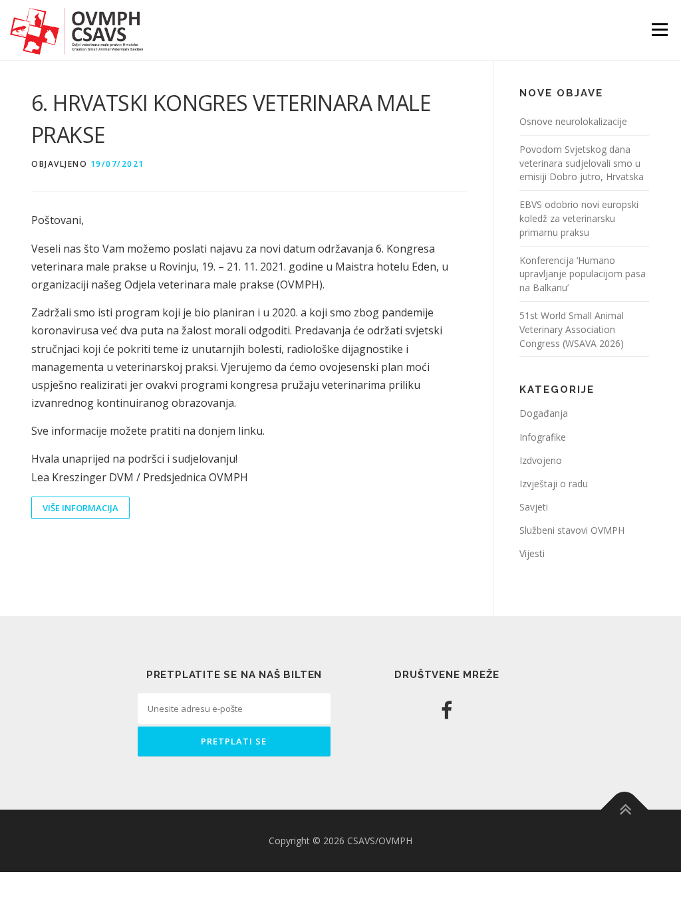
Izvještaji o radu (553, 483)
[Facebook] (446, 710)
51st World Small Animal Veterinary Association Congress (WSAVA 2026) (571, 329)
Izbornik (659, 30)
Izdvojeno (540, 460)
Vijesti (532, 553)
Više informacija (80, 508)
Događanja (543, 413)
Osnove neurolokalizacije (573, 121)
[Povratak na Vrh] (624, 810)
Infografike (542, 437)
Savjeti (533, 507)
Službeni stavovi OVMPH (571, 530)
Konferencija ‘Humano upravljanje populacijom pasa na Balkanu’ (582, 274)
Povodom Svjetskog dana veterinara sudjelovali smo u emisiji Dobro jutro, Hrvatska (581, 163)
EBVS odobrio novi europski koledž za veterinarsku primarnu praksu (578, 218)
